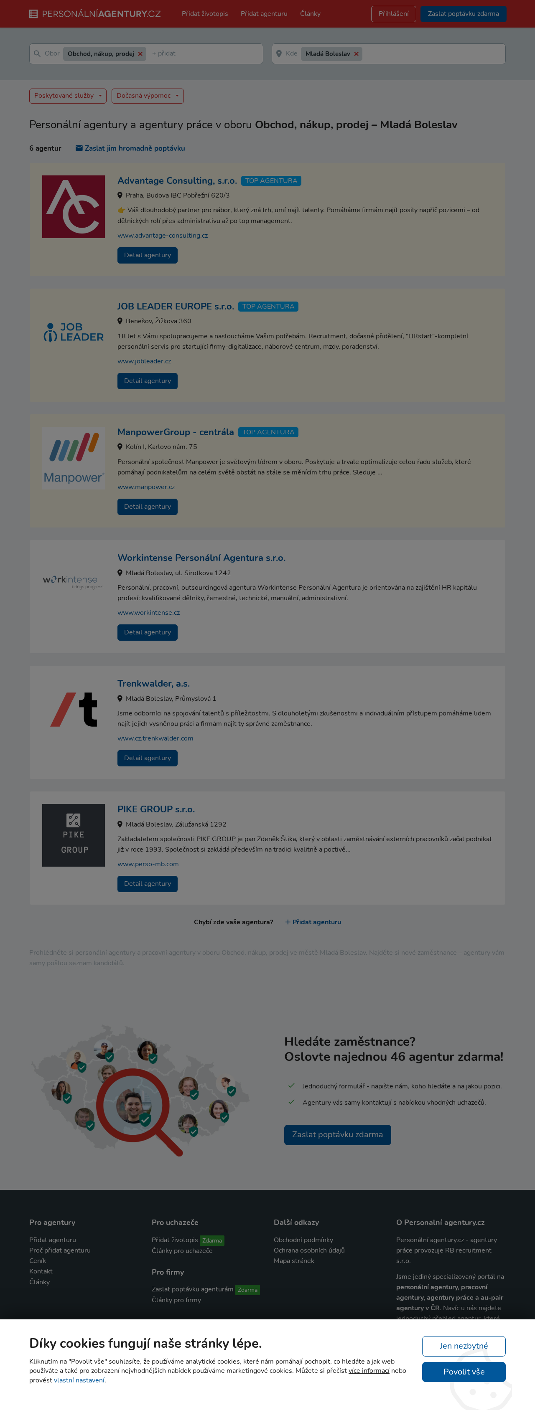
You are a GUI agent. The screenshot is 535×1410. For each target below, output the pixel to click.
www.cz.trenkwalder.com (155, 738)
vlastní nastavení (79, 1380)
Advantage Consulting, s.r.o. (177, 181)
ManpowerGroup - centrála (175, 432)
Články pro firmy (176, 1300)
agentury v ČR (418, 1308)
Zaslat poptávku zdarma (337, 1134)
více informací (369, 1370)
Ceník (37, 1260)
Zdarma (212, 1241)
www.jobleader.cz (144, 361)
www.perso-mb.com (148, 864)
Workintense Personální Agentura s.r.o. (201, 558)
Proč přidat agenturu (60, 1250)
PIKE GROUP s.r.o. (156, 809)
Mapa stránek (294, 1260)
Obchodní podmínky (303, 1240)
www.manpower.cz (146, 487)
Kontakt (41, 1271)
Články (310, 13)
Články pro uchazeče (182, 1250)
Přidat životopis (205, 13)
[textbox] (154, 54)
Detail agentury (147, 255)
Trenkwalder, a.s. (153, 683)
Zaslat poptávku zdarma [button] (463, 13)
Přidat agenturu (264, 13)
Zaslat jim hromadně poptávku (135, 148)
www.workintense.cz (148, 612)
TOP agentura (271, 180)
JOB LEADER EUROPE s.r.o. (175, 306)
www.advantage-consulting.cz (162, 235)
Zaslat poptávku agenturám (193, 1289)
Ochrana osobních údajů (309, 1250)
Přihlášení (394, 13)
